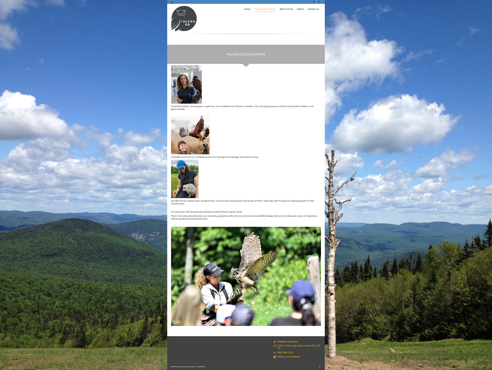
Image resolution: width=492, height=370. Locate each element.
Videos (300, 9)
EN (314, 2)
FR (319, 2)
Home (247, 9)
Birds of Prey (286, 9)
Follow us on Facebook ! (288, 356)
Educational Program (265, 9)
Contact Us (313, 9)
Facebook (172, 1)
